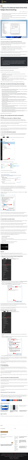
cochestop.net (18, 456)
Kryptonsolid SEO (16, 458)
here (25, 46)
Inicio (1, 4)
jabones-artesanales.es (14, 456)
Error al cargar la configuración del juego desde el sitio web (4, 411)
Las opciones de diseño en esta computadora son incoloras (23, 411)
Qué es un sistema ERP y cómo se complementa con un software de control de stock (23, 447)
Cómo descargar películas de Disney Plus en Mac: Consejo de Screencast (14, 411)
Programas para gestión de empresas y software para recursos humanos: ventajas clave (22, 441)
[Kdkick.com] (4, 2)
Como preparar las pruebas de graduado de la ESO (23, 437)
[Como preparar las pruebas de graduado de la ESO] (17, 437)
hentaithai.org (9, 456)
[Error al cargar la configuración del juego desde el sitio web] (5, 407)
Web (15, 428)
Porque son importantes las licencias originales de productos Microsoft (7, 445)
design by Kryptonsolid (16, 457)
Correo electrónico (3, 428)
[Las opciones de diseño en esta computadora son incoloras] (23, 407)
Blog (3, 4)
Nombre (2, 425)
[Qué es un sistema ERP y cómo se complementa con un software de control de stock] (17, 448)
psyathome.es (22, 456)
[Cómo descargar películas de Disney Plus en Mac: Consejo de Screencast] (14, 407)
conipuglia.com (6, 456)
